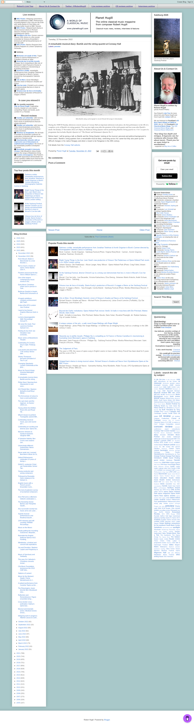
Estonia (156, 442)
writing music (158, 556)
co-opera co (176, 422)
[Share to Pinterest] (112, 151)
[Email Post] (97, 151)
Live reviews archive (101, 6)
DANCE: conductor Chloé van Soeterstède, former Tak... (27, 466)
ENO (169, 441)
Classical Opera (159, 422)
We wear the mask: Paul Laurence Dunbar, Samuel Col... (26, 326)
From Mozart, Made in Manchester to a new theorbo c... (26, 261)
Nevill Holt (157, 481)
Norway (156, 489)
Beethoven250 (170, 394)
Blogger (107, 720)
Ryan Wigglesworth (168, 202)
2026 (18, 238)
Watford (171, 547)
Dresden (163, 435)
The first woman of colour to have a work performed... (28, 397)
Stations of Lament (24, 573)
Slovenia (168, 521)
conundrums (176, 429)
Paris (155, 501)
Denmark (177, 432)
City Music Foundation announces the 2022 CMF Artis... (26, 568)
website (177, 547)
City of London (174, 420)
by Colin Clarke (171, 406)
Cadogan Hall (174, 411)
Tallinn (164, 533)
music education (160, 478)
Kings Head (167, 464)
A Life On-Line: (171, 379)
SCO (178, 518)
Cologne (161, 424)
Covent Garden (169, 431)
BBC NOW (176, 392)
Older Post (145, 230)
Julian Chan (166, 248)
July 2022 (22, 631)
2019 (18, 659)
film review (166, 446)
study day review (160, 531)
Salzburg (157, 518)
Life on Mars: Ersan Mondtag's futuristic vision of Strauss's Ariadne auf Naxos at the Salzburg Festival (98, 298)
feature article (169, 445)
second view (176, 519)
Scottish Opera (166, 519)
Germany (157, 452)
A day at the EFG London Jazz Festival (27, 306)
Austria (177, 385)
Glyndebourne (159, 454)
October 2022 (23, 622)
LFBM (178, 468)
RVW (178, 514)
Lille (164, 470)
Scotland (157, 520)
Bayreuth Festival (160, 393)
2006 (18, 700)
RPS (167, 514)
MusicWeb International (171, 355)
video (171, 545)
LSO (174, 472)
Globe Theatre (173, 452)
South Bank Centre (173, 525)
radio (155, 508)
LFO (155, 470)
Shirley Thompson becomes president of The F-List (27, 358)
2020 (18, 656)
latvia (155, 466)
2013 (18, 678)
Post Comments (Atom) (104, 237)
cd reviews (176, 416)
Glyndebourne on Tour (172, 454)
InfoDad (177, 361)
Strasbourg (165, 529)
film (160, 446)
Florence (164, 448)
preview (57, 46)
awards (156, 387)
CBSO (175, 413)
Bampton (162, 389)
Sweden (177, 531)
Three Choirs (159, 541)
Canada (164, 413)
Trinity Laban (171, 541)
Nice (174, 484)
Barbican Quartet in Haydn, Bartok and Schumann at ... (28, 293)
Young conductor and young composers (25, 472)
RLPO (161, 512)
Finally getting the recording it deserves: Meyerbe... (28, 532)
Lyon (178, 472)
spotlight (176, 527)
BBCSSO (157, 394)
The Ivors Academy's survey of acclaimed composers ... (28, 492)
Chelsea (156, 418)
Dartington (169, 432)
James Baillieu (167, 215)
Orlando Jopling (170, 206)
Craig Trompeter (162, 244)
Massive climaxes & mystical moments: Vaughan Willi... (25, 434)
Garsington (164, 450)
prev (163, 506)
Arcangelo (157, 385)
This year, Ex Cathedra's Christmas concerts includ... (26, 561)
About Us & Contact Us (49, 6)
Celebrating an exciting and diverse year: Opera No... (28, 428)
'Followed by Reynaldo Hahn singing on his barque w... (26, 478)
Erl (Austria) (176, 440)
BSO (172, 402)
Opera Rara (158, 496)
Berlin (178, 394)
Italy (155, 464)
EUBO (166, 442)
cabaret (166, 411)
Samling (162, 518)
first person (176, 446)
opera (166, 492)
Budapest (177, 402)
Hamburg (169, 460)
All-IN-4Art (166, 383)
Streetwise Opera (174, 529)
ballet (164, 387)
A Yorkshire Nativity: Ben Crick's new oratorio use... (27, 440)
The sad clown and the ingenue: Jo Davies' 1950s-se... (26, 403)
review (168, 510)
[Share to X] (107, 151)
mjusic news (171, 474)
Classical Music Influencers (164, 130)
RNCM (167, 512)
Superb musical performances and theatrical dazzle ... (25, 516)
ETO (161, 442)
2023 (18, 247)
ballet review (171, 387)
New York (173, 481)
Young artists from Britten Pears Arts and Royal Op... (27, 410)
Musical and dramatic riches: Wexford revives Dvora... (27, 611)
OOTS (161, 491)
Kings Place (175, 464)
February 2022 (23, 646)
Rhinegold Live (175, 510)
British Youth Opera (160, 400)
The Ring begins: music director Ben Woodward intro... (27, 590)
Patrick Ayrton (169, 270)
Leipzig (160, 468)
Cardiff (170, 413)
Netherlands (176, 480)
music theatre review (162, 480)
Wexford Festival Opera (170, 550)
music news (174, 478)
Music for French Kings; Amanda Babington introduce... (26, 372)
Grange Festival (159, 456)
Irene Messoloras (170, 220)
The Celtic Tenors (162, 213)
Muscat (173, 476)
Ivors (158, 464)
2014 (18, 675)
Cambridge (157, 413)
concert (177, 424)
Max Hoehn (166, 226)
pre (160, 506)
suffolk (171, 531)
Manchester (163, 474)
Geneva (171, 450)
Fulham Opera (174, 448)
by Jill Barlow (168, 407)
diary (156, 435)
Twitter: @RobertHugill (75, 6)
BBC (169, 393)
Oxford (172, 498)
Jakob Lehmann (170, 283)
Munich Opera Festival (161, 476)
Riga (155, 512)
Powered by (160, 184)
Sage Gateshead (174, 516)
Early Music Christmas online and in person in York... (27, 286)
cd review (165, 416)
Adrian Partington (170, 217)
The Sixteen (175, 537)
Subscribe (167, 176)
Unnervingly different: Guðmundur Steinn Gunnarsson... (26, 447)
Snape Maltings (165, 523)
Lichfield (159, 470)
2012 (18, 681)
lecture (167, 466)
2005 (18, 703)
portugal (177, 503)
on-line (177, 490)
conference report (161, 429)
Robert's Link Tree (25, 6)
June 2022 (22, 634)
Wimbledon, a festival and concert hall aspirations (27, 543)
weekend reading (159, 548)
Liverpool (168, 470)
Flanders (157, 448)
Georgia (177, 450)
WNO (178, 555)
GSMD (165, 458)
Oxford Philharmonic (173, 499)
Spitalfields (158, 527)
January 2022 (23, 649)
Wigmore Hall (160, 552)
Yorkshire (170, 556)
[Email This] (102, 151)
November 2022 (24, 256)
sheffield (156, 521)
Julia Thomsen (169, 230)
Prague (156, 506)
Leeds (172, 466)
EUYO (171, 442)
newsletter (169, 484)
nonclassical (157, 486)
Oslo (167, 497)
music (178, 476)
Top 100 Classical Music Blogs (165, 127)
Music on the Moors (25, 527)
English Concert (160, 441)
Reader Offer (170, 508)
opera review (169, 496)
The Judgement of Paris (68, 349)
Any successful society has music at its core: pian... (27, 510)
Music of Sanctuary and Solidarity (26, 555)
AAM (178, 379)
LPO (170, 472)
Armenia (165, 385)
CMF (169, 422)
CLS (166, 422)
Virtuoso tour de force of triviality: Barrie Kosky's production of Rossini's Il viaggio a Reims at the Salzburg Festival (103, 285)
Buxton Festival (172, 404)
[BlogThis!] (104, 151)
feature (161, 444)
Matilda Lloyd (169, 289)
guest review (159, 460)
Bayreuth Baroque (173, 391)
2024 (18, 244)
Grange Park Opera (173, 456)
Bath (164, 391)
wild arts (171, 552)
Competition (169, 424)
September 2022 (24, 625)
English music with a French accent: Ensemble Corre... (25, 485)
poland (171, 503)
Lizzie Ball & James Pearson (166, 252)
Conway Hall (159, 431)
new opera (165, 481)
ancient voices (175, 383)
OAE (172, 490)
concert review (163, 426)
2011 (18, 684)
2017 (18, 666)
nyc (161, 489)
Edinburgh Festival (160, 439)
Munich (178, 474)
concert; (177, 427)
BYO (161, 411)
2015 (18, 672)
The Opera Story (164, 537)
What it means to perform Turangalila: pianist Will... (28, 416)
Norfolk (164, 486)
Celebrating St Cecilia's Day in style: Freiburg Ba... (26, 345)
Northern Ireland (173, 488)
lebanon (161, 466)
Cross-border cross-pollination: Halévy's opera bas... (26, 604)
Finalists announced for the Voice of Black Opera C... (28, 274)
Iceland (156, 462)
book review (175, 396)
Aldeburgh (158, 383)
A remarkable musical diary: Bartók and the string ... (28, 378)
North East (172, 486)
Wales (156, 547)
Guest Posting (174, 458)
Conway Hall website (72, 145)
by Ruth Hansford (166, 410)
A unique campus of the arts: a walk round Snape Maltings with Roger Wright (88, 323)
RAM (159, 508)
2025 (18, 241)
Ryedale (156, 516)
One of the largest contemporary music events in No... (26, 279)
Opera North (175, 493)
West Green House (173, 548)
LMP (173, 470)
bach (160, 387)
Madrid (156, 474)
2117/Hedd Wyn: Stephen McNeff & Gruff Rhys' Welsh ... (27, 391)
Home (99, 230)
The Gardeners (165, 535)
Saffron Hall (164, 516)
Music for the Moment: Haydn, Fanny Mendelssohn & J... (26, 578)
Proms (177, 506)
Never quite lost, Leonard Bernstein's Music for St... (28, 453)
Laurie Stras (160, 278)
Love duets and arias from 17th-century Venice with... (27, 352)
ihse (160, 462)
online (156, 491)
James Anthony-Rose (164, 261)
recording (162, 510)
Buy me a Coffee (170, 146)
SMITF (173, 521)
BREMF (157, 398)
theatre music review (161, 539)
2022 (18, 250)
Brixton (161, 402)
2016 (18, 669)
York (165, 556)
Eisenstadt (169, 439)
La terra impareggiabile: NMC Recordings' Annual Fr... (26, 319)
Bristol (168, 398)
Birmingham (158, 396)
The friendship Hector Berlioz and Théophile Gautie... (27, 504)
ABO (155, 381)
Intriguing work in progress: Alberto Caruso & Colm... (28, 617)
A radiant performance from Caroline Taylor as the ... (27, 584)
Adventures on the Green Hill (169, 381)
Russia (173, 514)
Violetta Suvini (167, 194)
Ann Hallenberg (173, 267)
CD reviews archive (124, 6)
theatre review (174, 539)
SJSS (162, 521)
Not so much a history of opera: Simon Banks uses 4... (26, 268)
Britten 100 (171, 400)
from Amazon (166, 327)
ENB (178, 439)
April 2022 (22, 640)
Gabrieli (156, 450)
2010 (18, 687)
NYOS (168, 489)
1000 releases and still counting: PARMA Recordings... (26, 522)
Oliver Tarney (168, 231)
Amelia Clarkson (170, 256)
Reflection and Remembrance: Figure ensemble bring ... (27, 597)
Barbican (168, 389)
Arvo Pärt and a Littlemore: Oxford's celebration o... (27, 498)
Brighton (162, 398)
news (162, 484)
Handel (177, 460)
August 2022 (23, 628)
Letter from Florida (170, 468)
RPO (163, 514)
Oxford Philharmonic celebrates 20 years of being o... (27, 459)
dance (163, 432)
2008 (18, 693)
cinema (164, 420)
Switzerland (157, 533)
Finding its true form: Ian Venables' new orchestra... (26, 333)
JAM (161, 464)
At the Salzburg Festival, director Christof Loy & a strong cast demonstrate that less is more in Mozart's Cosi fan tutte (33, 207)
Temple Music (171, 533)
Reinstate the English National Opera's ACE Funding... (27, 537)
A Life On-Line (159, 379)
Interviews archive (146, 6)
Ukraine (169, 542)
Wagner (177, 545)
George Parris (169, 250)
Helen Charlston (174, 222)
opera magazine (164, 493)
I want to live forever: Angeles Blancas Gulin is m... (28, 312)
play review (163, 503)
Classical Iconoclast (176, 350)
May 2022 (22, 637)
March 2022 (22, 643)
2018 (18, 663)
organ (164, 497)
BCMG (163, 394)
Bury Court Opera (159, 404)
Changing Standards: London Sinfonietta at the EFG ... (28, 365)
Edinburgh (176, 437)
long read (165, 472)
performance (162, 501)
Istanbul (177, 462)
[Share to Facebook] (109, 151)
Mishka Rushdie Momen (170, 272)
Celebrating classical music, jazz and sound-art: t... (27, 422)
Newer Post (53, 230)
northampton (162, 488)
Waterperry (163, 547)
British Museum (175, 398)
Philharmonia (172, 501)
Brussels (167, 402)
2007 (18, 697)
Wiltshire (177, 552)
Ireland (172, 462)
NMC (178, 484)
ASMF (172, 385)
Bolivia (166, 396)
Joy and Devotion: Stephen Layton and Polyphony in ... (28, 549)
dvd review (166, 437)
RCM (163, 508)
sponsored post (167, 527)
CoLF (156, 424)
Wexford (156, 550)
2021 (18, 653)
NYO (164, 489)
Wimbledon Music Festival (164, 554)
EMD (175, 439)
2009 (18, 690)
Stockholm (157, 529)
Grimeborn (158, 458)
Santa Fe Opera (171, 518)
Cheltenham (165, 418)
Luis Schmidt (169, 209)
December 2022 (24, 253)
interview (165, 462)
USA (173, 542)
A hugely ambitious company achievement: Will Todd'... (27, 300)
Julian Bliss (169, 287)
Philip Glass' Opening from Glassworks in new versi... (27, 384)
